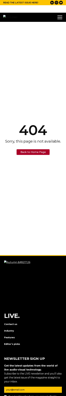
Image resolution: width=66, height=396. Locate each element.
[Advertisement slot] (33, 9)
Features (9, 337)
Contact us (10, 324)
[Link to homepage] (10, 17)
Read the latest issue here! (20, 2)
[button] (60, 17)
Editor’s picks (12, 344)
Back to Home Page (33, 152)
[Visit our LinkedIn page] (52, 2)
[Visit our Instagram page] (56, 2)
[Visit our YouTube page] (61, 2)
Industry (9, 330)
